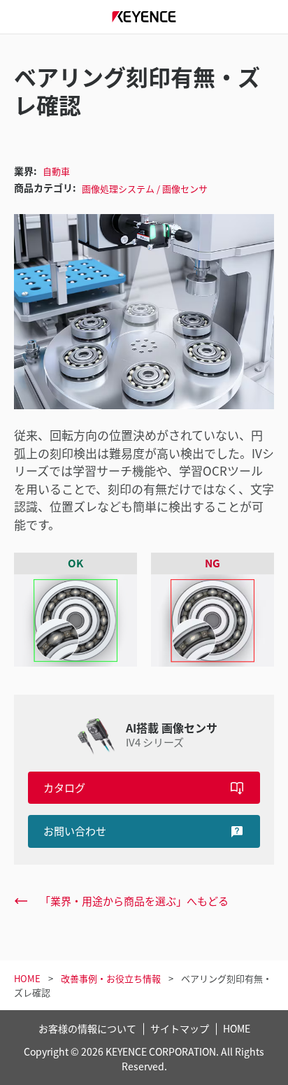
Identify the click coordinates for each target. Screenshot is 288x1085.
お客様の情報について (87, 1028)
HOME (236, 1028)
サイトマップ (179, 1028)
